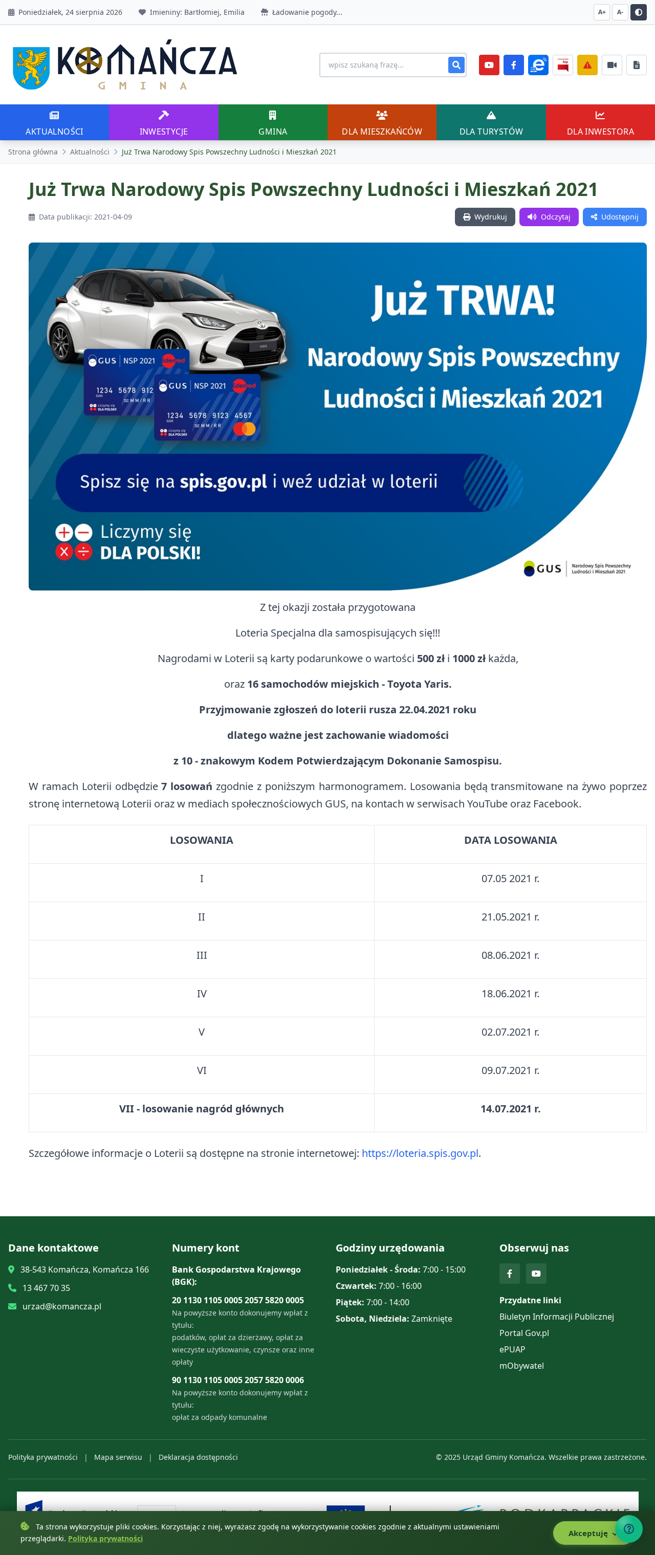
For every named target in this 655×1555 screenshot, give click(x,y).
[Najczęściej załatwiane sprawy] (612, 65)
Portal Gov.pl (524, 1333)
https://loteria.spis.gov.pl (420, 1153)
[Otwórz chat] (629, 1529)
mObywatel (521, 1365)
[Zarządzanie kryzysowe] (587, 65)
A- (620, 12)
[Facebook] (514, 65)
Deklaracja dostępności (198, 1457)
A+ (602, 12)
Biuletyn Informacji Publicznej (556, 1316)
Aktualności (90, 152)
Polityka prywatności (43, 1457)
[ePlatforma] (538, 65)
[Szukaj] (456, 65)
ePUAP (512, 1349)
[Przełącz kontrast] (638, 12)
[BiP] (563, 65)
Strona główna (33, 152)
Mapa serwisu (118, 1457)
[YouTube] (489, 65)
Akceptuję (589, 1533)
